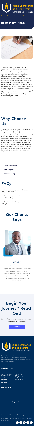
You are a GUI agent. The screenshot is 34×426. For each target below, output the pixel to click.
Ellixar (30, 418)
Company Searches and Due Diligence (6, 381)
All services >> (19, 379)
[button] (17, 166)
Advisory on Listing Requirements (19, 375)
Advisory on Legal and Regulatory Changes (6, 375)
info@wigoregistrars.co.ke (17, 402)
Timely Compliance (10, 165)
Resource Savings (10, 174)
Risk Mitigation (9, 169)
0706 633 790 (17, 395)
